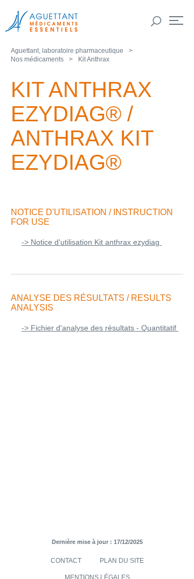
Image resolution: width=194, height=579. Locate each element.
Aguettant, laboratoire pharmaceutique (67, 50)
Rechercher (156, 21)
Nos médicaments (37, 59)
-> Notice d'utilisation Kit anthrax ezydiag (92, 242)
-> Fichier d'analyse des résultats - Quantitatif (100, 327)
